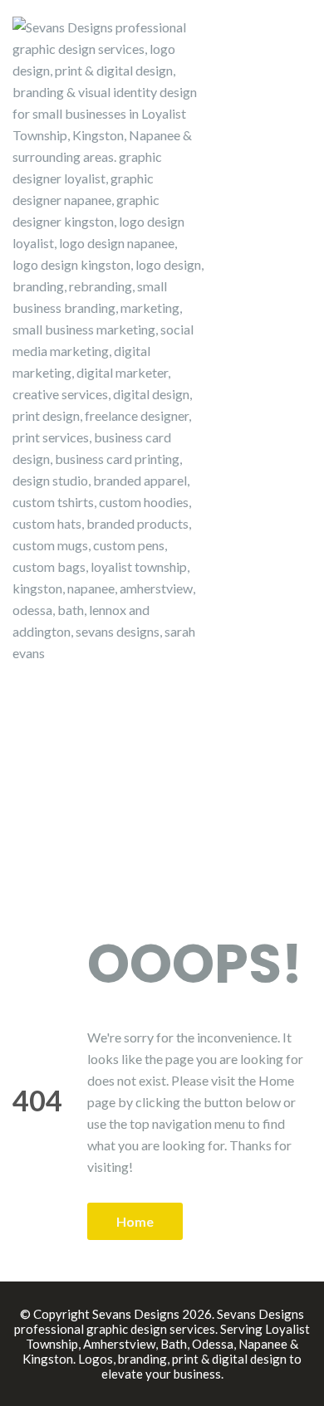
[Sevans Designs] (108, 338)
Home (135, 1221)
